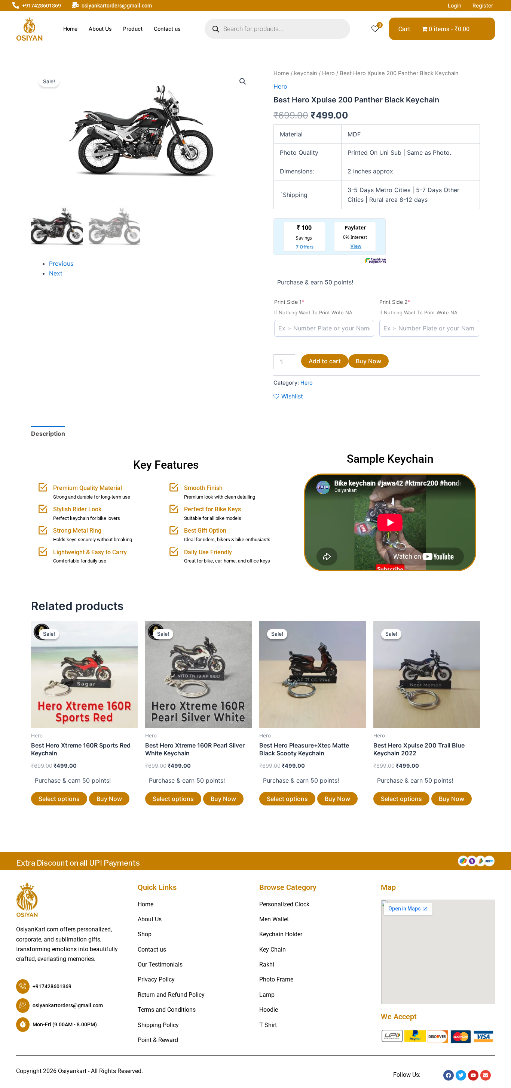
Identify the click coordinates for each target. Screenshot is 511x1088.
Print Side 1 (301, 301)
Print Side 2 (406, 301)
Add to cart (325, 361)
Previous (61, 263)
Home (70, 28)
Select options (59, 798)
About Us (100, 28)
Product (133, 28)
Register (482, 5)
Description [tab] (48, 433)
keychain (305, 73)
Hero (328, 73)
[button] (243, 81)
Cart (404, 29)
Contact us (167, 28)
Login (454, 5)
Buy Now (368, 361)
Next (55, 273)
